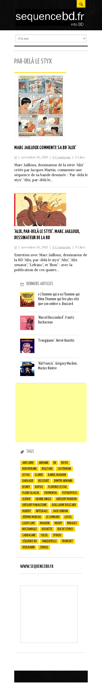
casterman (64, 469)
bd (54, 463)
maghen (45, 523)
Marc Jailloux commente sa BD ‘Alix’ (45, 147)
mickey (58, 523)
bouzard (47, 469)
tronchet (67, 541)
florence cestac (57, 487)
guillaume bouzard (64, 505)
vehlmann (28, 547)
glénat (26, 499)
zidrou (44, 547)
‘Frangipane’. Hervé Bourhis (56, 340)
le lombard (53, 517)
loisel (68, 517)
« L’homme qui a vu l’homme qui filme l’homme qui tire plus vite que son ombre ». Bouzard (58, 299)
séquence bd (29, 541)
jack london (60, 511)
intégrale (42, 511)
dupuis (39, 487)
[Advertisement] (51, 412)
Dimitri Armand (63, 481)
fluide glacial (30, 493)
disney (26, 487)
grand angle (43, 499)
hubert (26, 511)
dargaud (27, 481)
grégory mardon (66, 499)
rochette (47, 529)
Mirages (72, 523)
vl (15, 157)
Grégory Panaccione (34, 505)
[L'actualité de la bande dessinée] (49, 24)
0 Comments (61, 157)
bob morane (29, 469)
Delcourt (43, 481)
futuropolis (69, 493)
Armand (43, 463)
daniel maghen (57, 475)
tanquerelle (49, 541)
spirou (57, 535)
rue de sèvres (65, 529)
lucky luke (28, 523)
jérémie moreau (31, 517)
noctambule (29, 529)
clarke (39, 475)
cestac (26, 475)
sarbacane (29, 535)
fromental (50, 493)
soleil (44, 535)
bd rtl (64, 463)
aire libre (28, 463)
